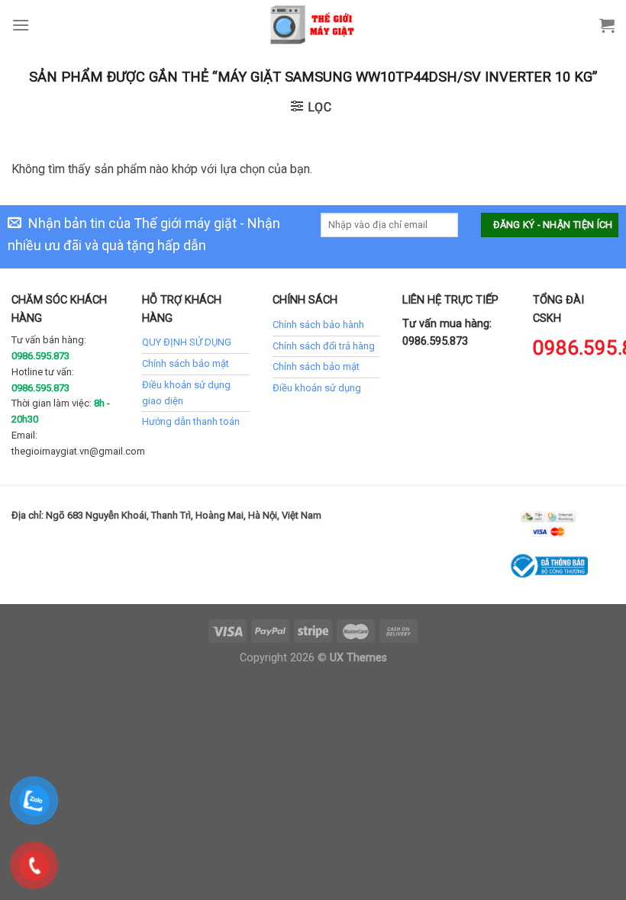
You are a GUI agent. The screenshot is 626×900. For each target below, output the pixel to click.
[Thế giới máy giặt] (313, 25)
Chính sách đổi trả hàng (324, 346)
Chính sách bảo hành (318, 324)
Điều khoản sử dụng (317, 388)
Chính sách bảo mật (185, 363)
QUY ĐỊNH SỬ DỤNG (186, 342)
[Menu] (20, 24)
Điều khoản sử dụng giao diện (186, 393)
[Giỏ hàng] (607, 25)
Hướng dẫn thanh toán (191, 421)
